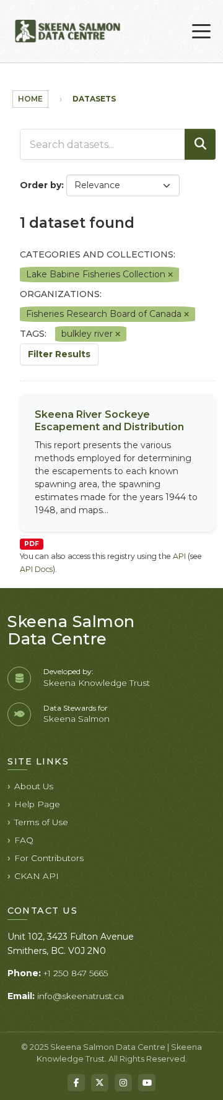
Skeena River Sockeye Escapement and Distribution (109, 421)
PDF (31, 544)
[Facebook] (76, 1082)
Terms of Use (41, 822)
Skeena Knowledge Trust (96, 683)
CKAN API (36, 876)
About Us (33, 786)
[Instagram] (123, 1082)
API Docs (36, 569)
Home (30, 98)
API (179, 556)
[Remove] (170, 275)
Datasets (94, 98)
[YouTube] (146, 1082)
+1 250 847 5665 (75, 973)
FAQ (23, 840)
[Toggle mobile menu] (201, 31)
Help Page (37, 804)
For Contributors (49, 858)
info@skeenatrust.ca (80, 996)
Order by (40, 185)
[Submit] (200, 144)
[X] (99, 1082)
